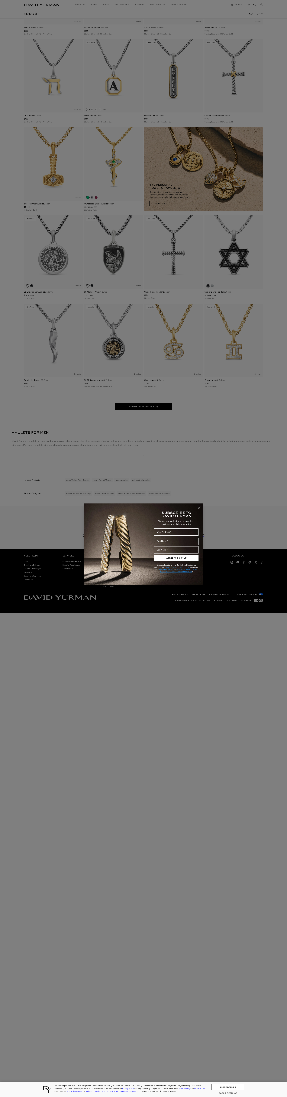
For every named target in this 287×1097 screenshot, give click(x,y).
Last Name (161, 549)
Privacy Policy (170, 567)
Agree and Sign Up (176, 558)
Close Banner (228, 1087)
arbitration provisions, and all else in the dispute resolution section (179, 570)
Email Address (163, 531)
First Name (162, 541)
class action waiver (165, 569)
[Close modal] (200, 506)
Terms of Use (185, 567)
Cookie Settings (228, 1093)
